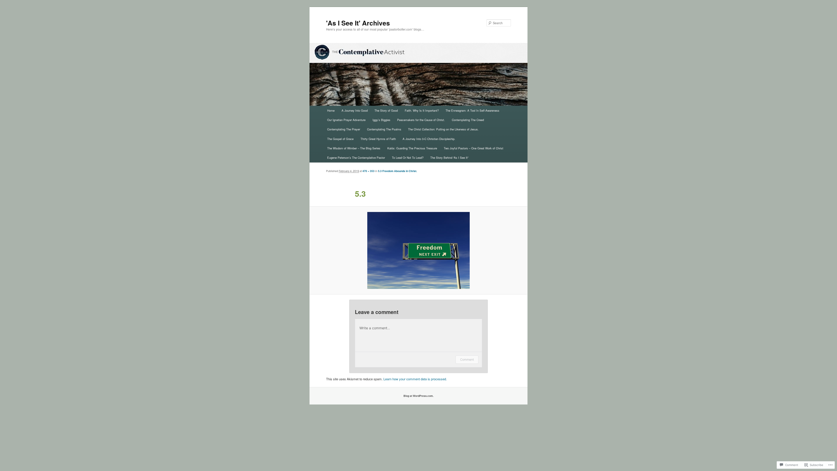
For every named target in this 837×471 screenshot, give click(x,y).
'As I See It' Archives (358, 22)
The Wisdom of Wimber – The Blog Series (353, 148)
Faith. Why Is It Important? (422, 110)
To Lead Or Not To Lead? (408, 157)
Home (331, 110)
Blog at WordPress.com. (418, 396)
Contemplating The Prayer (343, 129)
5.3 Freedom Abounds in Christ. (397, 171)
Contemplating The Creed (468, 120)
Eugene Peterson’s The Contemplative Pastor (356, 157)
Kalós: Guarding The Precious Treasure (412, 148)
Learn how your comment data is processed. (415, 379)
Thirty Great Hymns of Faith (378, 139)
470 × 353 (368, 171)
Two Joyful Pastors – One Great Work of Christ (473, 148)
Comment (467, 359)
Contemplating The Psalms (384, 129)
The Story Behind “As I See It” (449, 157)
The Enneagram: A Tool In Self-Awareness (472, 110)
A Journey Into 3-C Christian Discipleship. (429, 139)
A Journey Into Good (355, 110)
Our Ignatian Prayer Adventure (346, 120)
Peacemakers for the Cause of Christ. (421, 120)
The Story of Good (386, 110)
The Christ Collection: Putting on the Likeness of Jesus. (443, 129)
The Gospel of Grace (340, 139)
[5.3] (418, 250)
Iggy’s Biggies (381, 120)
